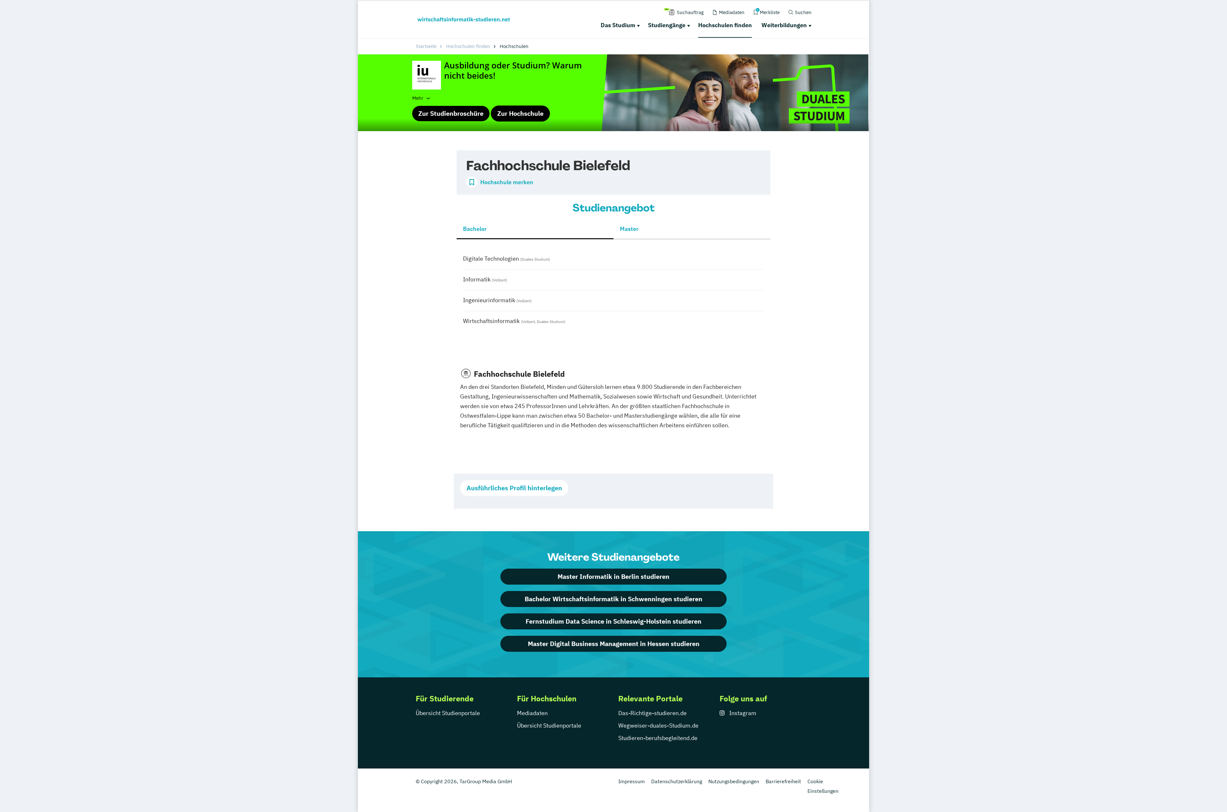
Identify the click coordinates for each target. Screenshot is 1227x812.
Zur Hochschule (520, 113)
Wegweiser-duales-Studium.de (658, 725)
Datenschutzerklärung (676, 781)
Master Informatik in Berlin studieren (613, 576)
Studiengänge (666, 25)
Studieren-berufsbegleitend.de (658, 738)
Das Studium (618, 25)
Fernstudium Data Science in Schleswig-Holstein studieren (613, 621)
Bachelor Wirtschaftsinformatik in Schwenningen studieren (613, 599)
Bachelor (475, 229)
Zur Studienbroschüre (450, 113)
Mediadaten (532, 713)
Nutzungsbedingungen (733, 781)
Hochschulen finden (725, 25)
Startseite (426, 46)
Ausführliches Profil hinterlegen (514, 488)
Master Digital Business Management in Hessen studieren (613, 643)
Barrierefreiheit (783, 781)
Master (629, 229)
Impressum (631, 781)
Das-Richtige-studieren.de (652, 713)
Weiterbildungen (784, 25)
